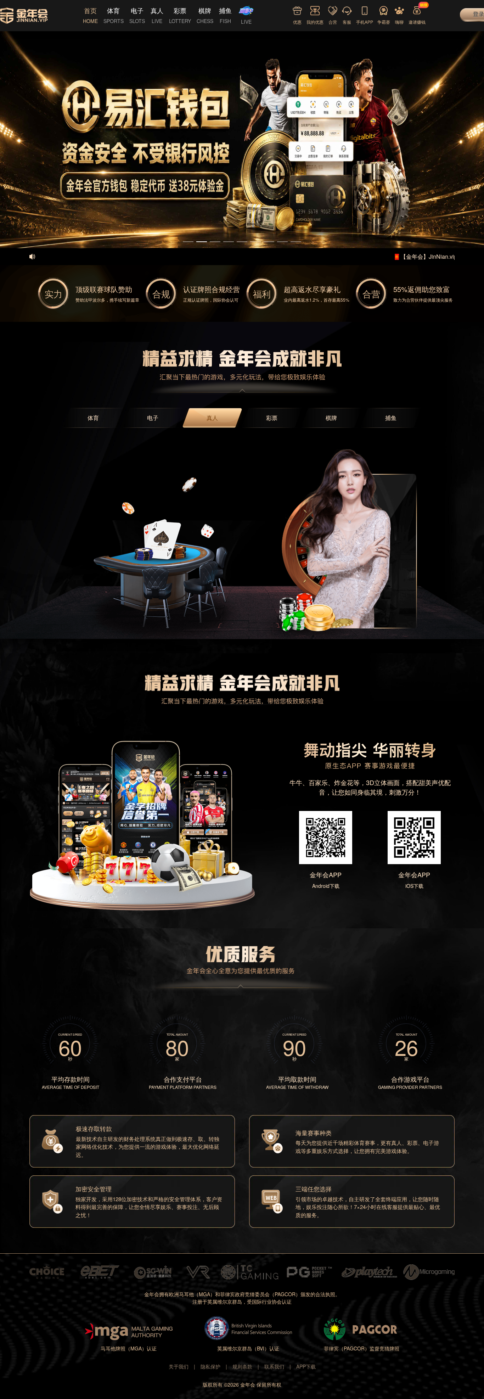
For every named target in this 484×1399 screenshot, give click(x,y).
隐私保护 (210, 1366)
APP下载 (306, 1366)
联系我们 (274, 1366)
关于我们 (178, 1366)
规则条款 (242, 1366)
